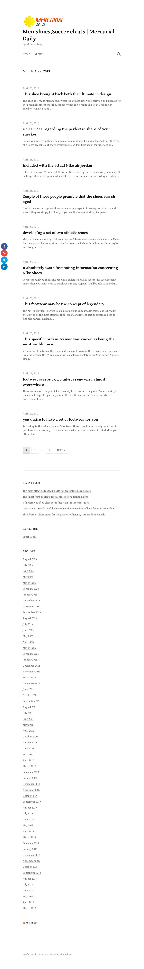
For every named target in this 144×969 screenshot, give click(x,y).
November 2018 (31, 860)
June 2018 (28, 890)
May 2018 (28, 896)
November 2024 (31, 671)
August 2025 (30, 618)
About (38, 54)
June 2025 (28, 630)
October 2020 (30, 736)
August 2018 (30, 878)
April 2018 (28, 902)
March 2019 (29, 837)
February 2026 (31, 588)
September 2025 (32, 612)
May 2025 (28, 636)
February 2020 (31, 772)
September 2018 (32, 872)
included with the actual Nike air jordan (57, 165)
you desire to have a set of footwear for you (60, 419)
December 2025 (31, 600)
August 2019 (30, 807)
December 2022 (31, 683)
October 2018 (30, 866)
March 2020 (29, 766)
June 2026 (28, 571)
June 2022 (28, 689)
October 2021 (30, 695)
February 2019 (31, 843)
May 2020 (28, 754)
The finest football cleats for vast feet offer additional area (55, 496)
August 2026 (30, 559)
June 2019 (28, 819)
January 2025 (30, 659)
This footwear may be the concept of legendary (63, 304)
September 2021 (32, 701)
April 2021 (28, 730)
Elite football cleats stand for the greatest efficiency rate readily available (64, 514)
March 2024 (29, 677)
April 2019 (28, 831)
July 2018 (28, 884)
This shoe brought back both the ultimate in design (67, 94)
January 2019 (30, 849)
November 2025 (31, 606)
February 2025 (31, 653)
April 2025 (28, 642)
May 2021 (28, 724)
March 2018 (29, 908)
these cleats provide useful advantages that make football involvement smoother (68, 508)
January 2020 (30, 778)
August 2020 (30, 742)
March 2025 (29, 647)
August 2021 (30, 707)
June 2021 (28, 719)
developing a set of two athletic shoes (55, 233)
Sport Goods (30, 536)
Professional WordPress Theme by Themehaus (47, 954)
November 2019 (31, 790)
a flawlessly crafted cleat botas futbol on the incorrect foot (56, 502)
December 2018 (31, 855)
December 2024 (31, 665)
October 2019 (30, 795)
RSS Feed (31, 922)
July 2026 (28, 565)
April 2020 (28, 760)
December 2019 (31, 784)
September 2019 (32, 801)
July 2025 (28, 624)
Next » (61, 450)
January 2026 (30, 594)
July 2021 (28, 713)
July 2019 (28, 813)
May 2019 (28, 825)
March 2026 (29, 582)
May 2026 (28, 577)
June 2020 (28, 748)
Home (26, 54)
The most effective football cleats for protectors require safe (57, 490)
